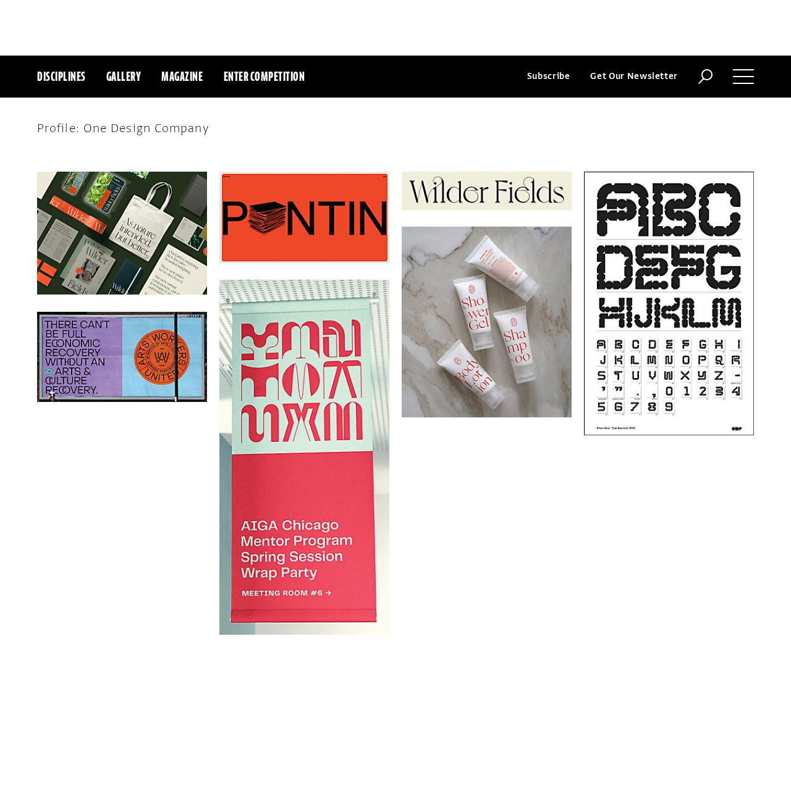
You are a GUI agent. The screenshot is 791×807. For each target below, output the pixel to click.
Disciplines (61, 76)
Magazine (182, 76)
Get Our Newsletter (634, 76)
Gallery (124, 76)
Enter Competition (264, 76)
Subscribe (548, 76)
